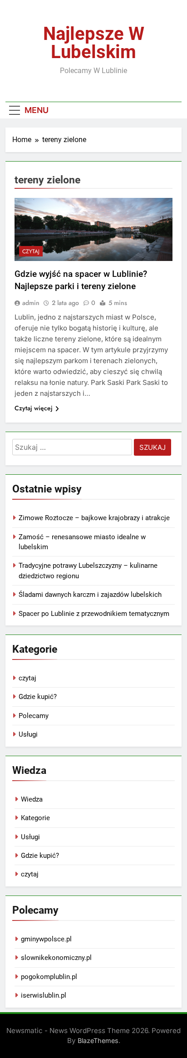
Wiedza (32, 799)
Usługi (28, 734)
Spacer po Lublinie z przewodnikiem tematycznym (94, 614)
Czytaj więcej (34, 408)
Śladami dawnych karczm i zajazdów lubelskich (90, 595)
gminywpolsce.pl (46, 939)
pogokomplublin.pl (49, 977)
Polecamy (34, 716)
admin (30, 302)
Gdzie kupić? (38, 697)
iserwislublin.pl (43, 995)
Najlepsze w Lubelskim (93, 43)
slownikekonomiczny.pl (56, 958)
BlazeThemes (98, 1040)
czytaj (30, 251)
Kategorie (35, 818)
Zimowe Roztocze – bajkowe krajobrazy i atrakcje (94, 518)
